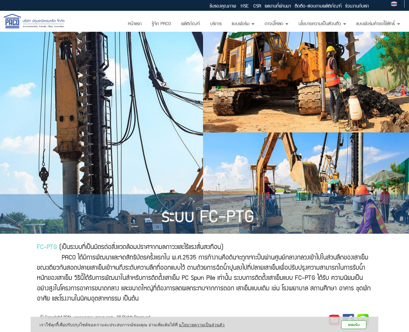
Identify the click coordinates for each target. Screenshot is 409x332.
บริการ (216, 24)
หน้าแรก (135, 24)
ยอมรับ (354, 325)
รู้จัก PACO (161, 24)
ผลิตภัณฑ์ (190, 24)
